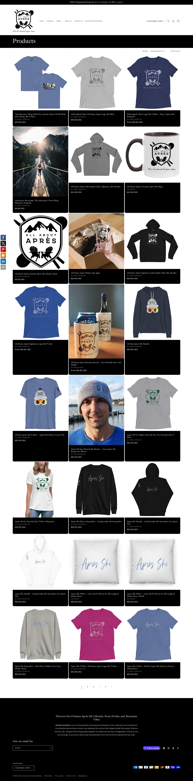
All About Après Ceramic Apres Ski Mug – (145, 187)
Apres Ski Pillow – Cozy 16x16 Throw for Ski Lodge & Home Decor (95, 595)
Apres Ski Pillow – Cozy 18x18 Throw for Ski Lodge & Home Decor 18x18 (151, 595)
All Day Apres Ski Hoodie (138, 344)
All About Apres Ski (23, 776)
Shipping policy (82, 776)
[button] (50, 21)
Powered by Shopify (36, 776)
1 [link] (81, 687)
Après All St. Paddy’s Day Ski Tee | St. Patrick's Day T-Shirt (151, 436)
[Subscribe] (50, 748)
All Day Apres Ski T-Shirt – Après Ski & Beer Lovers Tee (39, 435)
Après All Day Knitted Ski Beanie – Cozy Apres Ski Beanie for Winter (93, 450)
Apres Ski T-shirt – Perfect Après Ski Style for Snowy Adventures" (150, 668)
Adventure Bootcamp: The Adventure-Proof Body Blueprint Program (37, 202)
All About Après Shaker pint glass (85, 273)
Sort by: (145, 51)
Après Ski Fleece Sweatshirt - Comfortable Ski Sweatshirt (96, 522)
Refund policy (48, 776)
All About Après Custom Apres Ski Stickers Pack (36, 274)
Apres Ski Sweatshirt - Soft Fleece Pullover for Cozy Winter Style (38, 668)
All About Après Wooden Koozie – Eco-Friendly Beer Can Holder (96, 364)
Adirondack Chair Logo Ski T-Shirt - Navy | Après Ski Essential (151, 116)
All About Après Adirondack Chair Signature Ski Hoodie (95, 187)
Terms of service (71, 776)
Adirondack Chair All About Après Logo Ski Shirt (92, 114)
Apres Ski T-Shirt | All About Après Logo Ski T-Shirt (94, 666)
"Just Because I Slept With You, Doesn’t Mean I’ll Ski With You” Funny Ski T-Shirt (40, 116)
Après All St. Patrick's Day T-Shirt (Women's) (34, 522)
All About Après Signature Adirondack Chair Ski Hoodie (151, 273)
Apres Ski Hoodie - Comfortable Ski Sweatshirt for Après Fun (152, 523)
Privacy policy (59, 776)
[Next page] (111, 686)
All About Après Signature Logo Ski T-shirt (34, 344)
